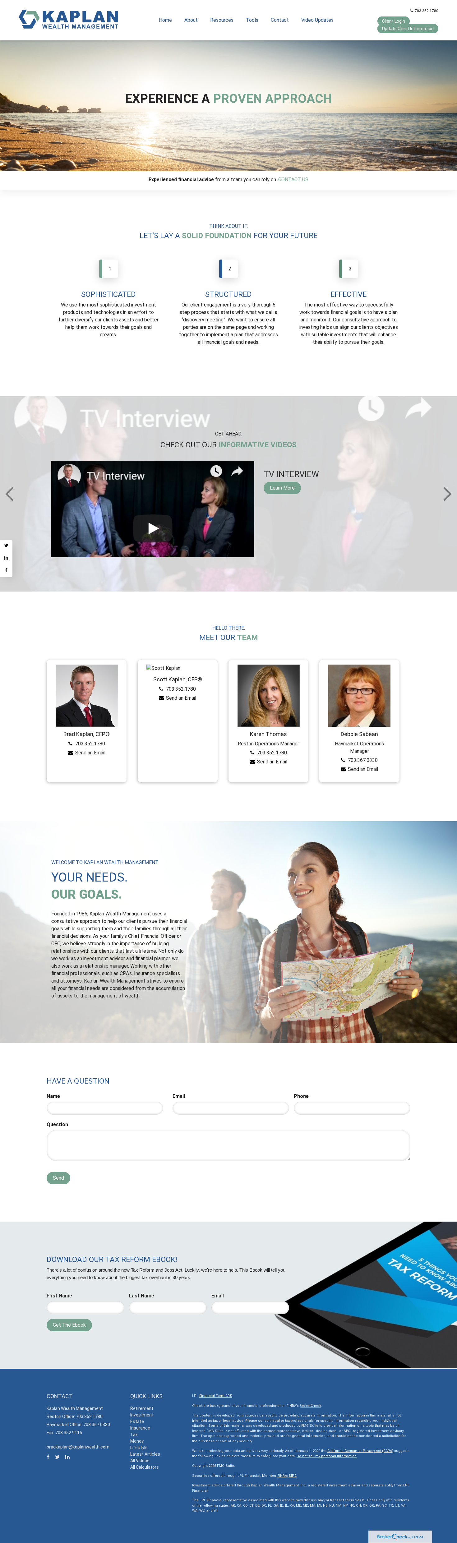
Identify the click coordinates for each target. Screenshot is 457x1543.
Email (179, 1096)
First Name (59, 1296)
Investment (142, 1414)
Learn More (282, 488)
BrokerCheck (310, 1406)
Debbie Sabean (359, 734)
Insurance (140, 1428)
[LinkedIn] (6, 558)
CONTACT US (293, 179)
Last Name (141, 1296)
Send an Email (90, 753)
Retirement (141, 1408)
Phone (301, 1096)
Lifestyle (139, 1447)
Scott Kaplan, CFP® (177, 679)
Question (57, 1124)
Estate (137, 1421)
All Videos (140, 1460)
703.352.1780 (426, 11)
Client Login (393, 21)
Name (53, 1096)
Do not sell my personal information (327, 1456)
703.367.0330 (363, 760)
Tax (134, 1434)
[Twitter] (6, 546)
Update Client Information (408, 28)
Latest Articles (145, 1454)
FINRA (282, 1476)
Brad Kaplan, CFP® (86, 734)
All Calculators (144, 1467)
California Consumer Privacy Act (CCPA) (360, 1451)
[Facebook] (6, 571)
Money (137, 1441)
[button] (191, 20)
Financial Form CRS (215, 1396)
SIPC (293, 1476)
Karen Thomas (268, 734)
